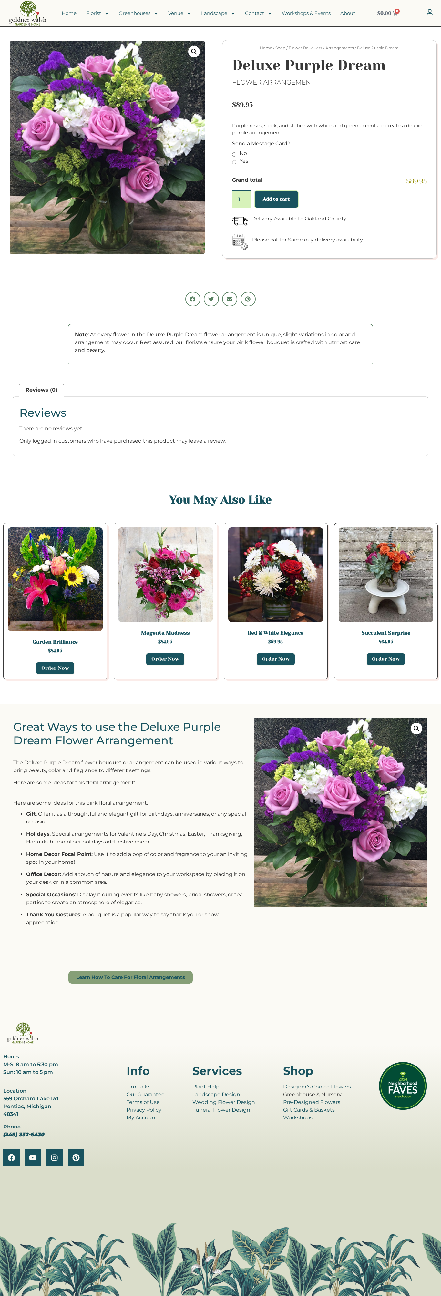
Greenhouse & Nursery (312, 1094)
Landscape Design (216, 1094)
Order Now (55, 668)
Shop (280, 48)
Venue (175, 13)
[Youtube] (33, 1157)
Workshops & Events (306, 13)
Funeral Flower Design (221, 1110)
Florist (93, 13)
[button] (194, 51)
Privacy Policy (144, 1110)
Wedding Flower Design (223, 1102)
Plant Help (206, 1087)
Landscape (214, 13)
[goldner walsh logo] (22, 1042)
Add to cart (276, 199)
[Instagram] (54, 1157)
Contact (254, 13)
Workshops (298, 1118)
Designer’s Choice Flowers (317, 1087)
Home (69, 13)
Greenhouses (134, 13)
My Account (142, 1118)
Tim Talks (138, 1087)
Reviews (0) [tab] (41, 390)
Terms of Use (143, 1102)
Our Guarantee (146, 1094)
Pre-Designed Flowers (311, 1102)
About (347, 13)
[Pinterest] (76, 1157)
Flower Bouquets (305, 48)
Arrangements (339, 48)
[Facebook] (11, 1157)
